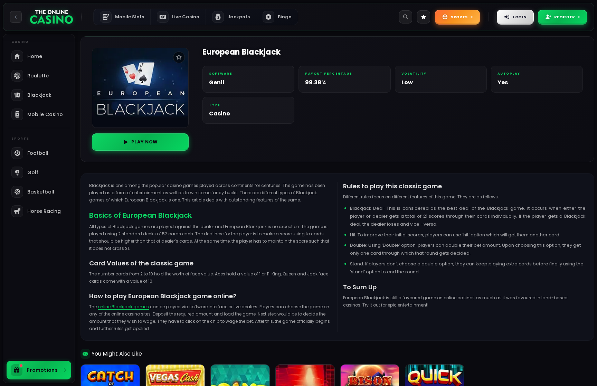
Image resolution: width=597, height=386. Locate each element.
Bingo (285, 16)
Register (564, 17)
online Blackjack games (123, 307)
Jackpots (233, 16)
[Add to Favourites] (179, 57)
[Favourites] (423, 16)
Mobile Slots (124, 16)
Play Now (144, 142)
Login (520, 17)
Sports (459, 17)
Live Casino (185, 16)
